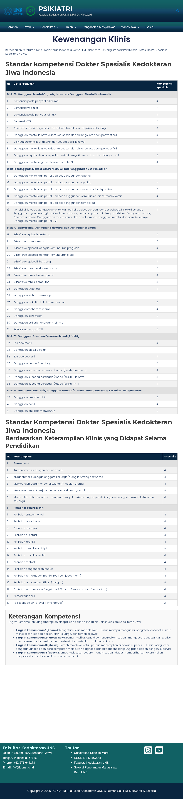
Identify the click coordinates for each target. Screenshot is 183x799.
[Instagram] (148, 750)
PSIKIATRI (55, 9)
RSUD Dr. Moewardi (87, 758)
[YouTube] (159, 750)
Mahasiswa (128, 27)
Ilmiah (69, 27)
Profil (27, 27)
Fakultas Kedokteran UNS (91, 762)
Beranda (12, 27)
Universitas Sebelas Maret (91, 753)
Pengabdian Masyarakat (99, 27)
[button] (177, 11)
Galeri (149, 27)
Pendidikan (47, 27)
